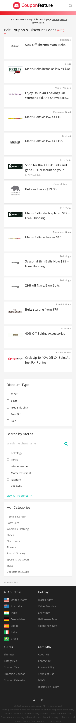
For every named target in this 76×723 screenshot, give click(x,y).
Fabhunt (66, 136)
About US (43, 654)
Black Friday (45, 600)
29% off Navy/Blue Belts (42, 285)
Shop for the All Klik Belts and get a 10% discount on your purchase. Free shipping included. (46, 167)
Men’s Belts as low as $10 (43, 117)
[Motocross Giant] (15, 118)
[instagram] (42, 700)
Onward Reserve (62, 184)
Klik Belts (65, 160)
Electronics (13, 541)
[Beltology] (15, 46)
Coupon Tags (12, 667)
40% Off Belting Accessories (45, 333)
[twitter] (34, 700)
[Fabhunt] (15, 142)
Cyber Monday (47, 606)
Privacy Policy (46, 667)
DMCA (42, 680)
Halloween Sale (47, 619)
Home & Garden (16, 516)
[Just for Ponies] (15, 359)
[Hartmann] (15, 334)
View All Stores (18, 495)
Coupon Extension (15, 680)
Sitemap (9, 654)
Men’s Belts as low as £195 (44, 141)
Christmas (44, 613)
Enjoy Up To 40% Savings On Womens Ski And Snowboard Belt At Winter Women (45, 95)
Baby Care (13, 523)
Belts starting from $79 (41, 309)
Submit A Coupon (14, 674)
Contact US (44, 661)
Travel (10, 565)
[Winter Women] (15, 94)
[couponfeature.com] (32, 6)
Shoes (10, 535)
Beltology (65, 39)
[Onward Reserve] (15, 190)
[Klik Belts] (15, 166)
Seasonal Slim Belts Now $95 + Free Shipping (47, 263)
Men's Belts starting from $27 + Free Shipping (47, 215)
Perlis (68, 63)
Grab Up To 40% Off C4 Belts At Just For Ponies (47, 359)
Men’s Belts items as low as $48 (47, 69)
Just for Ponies (63, 352)
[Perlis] (15, 70)
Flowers (11, 547)
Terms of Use (46, 674)
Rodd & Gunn (63, 304)
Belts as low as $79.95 (41, 189)
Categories (10, 661)
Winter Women (63, 87)
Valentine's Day (47, 625)
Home (7, 582)
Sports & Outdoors (18, 559)
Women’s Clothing (18, 529)
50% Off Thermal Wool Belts (45, 45)
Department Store (18, 571)
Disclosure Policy (48, 687)
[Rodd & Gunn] (15, 310)
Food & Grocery (16, 553)
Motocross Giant (62, 112)
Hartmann (66, 328)
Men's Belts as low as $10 (43, 237)
